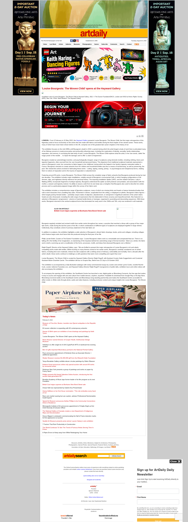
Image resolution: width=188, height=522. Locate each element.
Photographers (87, 44)
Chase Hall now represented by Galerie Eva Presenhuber (62, 388)
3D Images (100, 447)
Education (87, 447)
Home (45, 44)
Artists (61, 44)
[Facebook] (71, 41)
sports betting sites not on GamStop (93, 476)
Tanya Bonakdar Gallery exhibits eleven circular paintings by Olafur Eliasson (69, 361)
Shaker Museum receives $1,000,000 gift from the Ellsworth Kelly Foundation (69, 358)
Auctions (110, 445)
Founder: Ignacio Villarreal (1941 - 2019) (94, 491)
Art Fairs (116, 445)
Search (122, 44)
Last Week (53, 44)
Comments (113, 44)
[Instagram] (77, 41)
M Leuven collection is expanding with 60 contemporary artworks (65, 328)
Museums (77, 44)
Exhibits (80, 443)
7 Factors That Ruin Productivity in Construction (59, 424)
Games (96, 44)
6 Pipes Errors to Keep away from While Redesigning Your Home (65, 432)
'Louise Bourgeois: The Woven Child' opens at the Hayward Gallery (66, 336)
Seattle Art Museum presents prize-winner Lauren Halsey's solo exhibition (68, 421)
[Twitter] (74, 41)
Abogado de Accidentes (94, 479)
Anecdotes (75, 447)
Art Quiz (80, 447)
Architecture (104, 443)
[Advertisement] (121, 330)
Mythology (93, 447)
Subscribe (104, 44)
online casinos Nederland (84, 469)
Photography (112, 443)
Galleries (68, 44)
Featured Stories (103, 445)
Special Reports (92, 445)
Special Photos (82, 445)
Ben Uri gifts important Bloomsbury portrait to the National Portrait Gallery (68, 350)
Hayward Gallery (82, 140)
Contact (129, 44)
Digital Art (97, 443)
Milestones (90, 443)
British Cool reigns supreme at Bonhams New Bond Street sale (80, 211)
